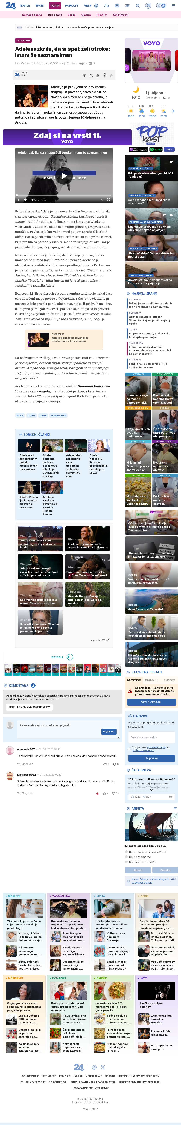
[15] (32, 670)
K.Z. (24, 75)
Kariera (78, 1076)
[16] (24, 670)
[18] (9, 670)
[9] (80, 670)
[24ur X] (102, 1067)
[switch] (161, 5)
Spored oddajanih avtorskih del (140, 1082)
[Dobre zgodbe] (96, 5)
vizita (101, 896)
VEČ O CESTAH (151, 702)
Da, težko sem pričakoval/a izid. (148, 852)
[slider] (64, 195)
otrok (31, 415)
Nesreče (134, 680)
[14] (40, 670)
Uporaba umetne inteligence (90, 1088)
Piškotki (110, 1076)
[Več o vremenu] (172, 111)
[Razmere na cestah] (127, 5)
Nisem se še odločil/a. (142, 862)
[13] (48, 670)
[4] (119, 670)
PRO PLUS (64, 1076)
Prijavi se (108, 731)
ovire (169, 680)
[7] (96, 670)
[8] (88, 670)
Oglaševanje (30, 1076)
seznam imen (58, 415)
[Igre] (106, 5)
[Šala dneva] (170, 796)
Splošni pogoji (58, 1082)
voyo (144, 978)
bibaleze (14, 896)
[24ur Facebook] (94, 1067)
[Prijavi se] (148, 6)
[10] (72, 670)
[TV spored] (117, 5)
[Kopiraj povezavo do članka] (111, 75)
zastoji (151, 680)
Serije (72, 14)
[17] (17, 670)
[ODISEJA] (62, 657)
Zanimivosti (120, 14)
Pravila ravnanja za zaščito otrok (93, 1082)
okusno (102, 978)
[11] (64, 670)
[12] (56, 670)
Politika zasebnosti (33, 1082)
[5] (111, 670)
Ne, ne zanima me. (140, 857)
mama (43, 415)
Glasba (86, 14)
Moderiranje (93, 1076)
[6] (103, 670)
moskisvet (16, 978)
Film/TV (101, 14)
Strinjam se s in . (150, 749)
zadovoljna (61, 896)
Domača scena (32, 14)
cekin (145, 896)
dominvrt (59, 978)
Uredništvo (49, 1076)
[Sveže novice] (19, 27)
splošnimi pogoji (156, 747)
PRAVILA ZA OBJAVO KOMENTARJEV (29, 707)
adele (19, 415)
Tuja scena (55, 14)
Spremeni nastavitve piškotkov (138, 1076)
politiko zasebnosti (143, 750)
